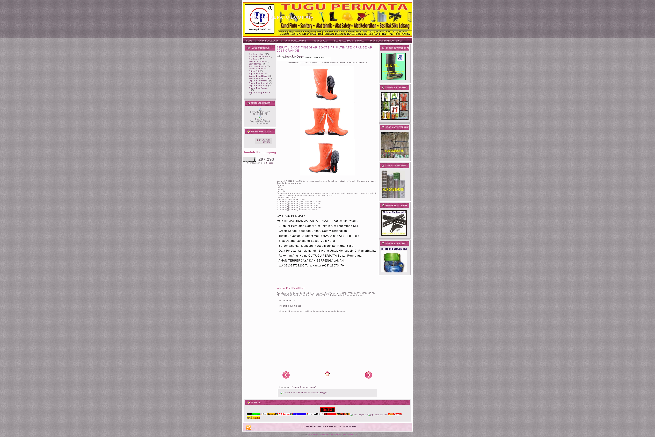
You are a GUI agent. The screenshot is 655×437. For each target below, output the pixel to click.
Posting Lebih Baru (286, 375)
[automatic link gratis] (395, 415)
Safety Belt (254, 71)
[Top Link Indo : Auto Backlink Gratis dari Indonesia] (343, 415)
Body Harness (256, 64)
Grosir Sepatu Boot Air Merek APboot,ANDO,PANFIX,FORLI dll (332, 434)
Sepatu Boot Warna (258, 88)
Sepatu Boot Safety (258, 86)
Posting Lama (369, 375)
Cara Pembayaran (332, 426)
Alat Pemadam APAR (259, 56)
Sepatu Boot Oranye (259, 81)
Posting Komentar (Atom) (304, 387)
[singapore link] (253, 418)
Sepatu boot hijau (257, 74)
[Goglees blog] (327, 412)
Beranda (327, 373)
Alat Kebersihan (256, 54)
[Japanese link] (378, 415)
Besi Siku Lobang (257, 61)
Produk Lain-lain (257, 69)
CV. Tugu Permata (266, 141)
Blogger (269, 163)
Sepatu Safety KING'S (259, 92)
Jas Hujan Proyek (257, 66)
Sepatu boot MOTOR (259, 78)
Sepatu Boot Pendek (259, 83)
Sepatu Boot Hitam (258, 76)
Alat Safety (254, 59)
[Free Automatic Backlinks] (253, 415)
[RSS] (248, 428)
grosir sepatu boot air (282, 17)
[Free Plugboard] (359, 415)
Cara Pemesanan (313, 426)
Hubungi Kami (350, 426)
